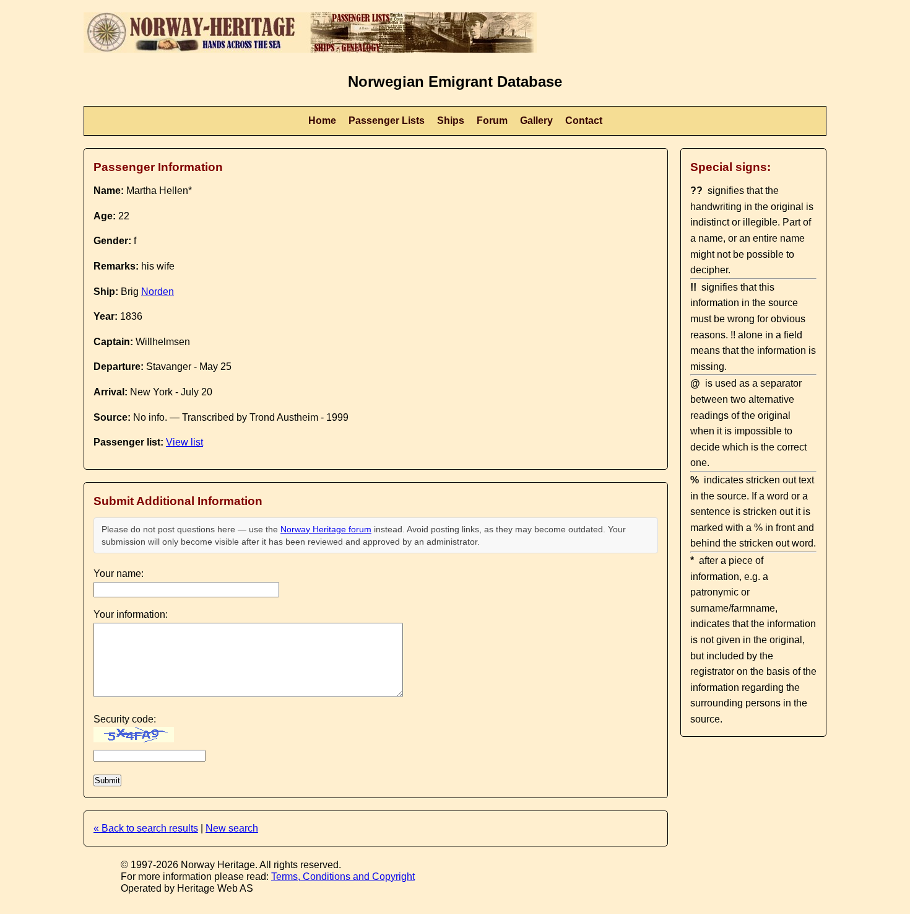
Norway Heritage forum (325, 529)
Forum (492, 120)
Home (322, 120)
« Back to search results (145, 828)
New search (232, 828)
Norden (157, 291)
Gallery (536, 120)
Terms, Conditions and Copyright (343, 876)
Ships (450, 120)
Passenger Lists (387, 120)
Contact (583, 120)
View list (184, 442)
